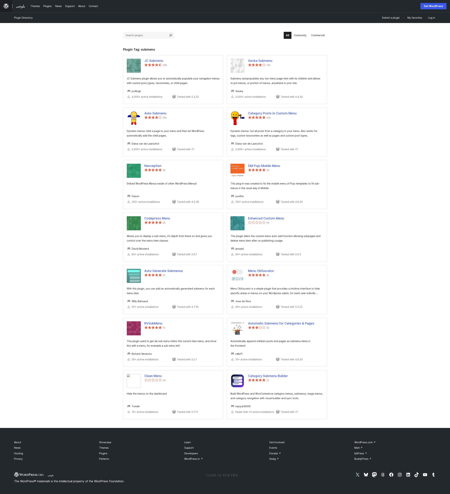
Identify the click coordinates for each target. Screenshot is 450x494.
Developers (191, 453)
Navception (152, 166)
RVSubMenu (153, 323)
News (17, 447)
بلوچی (51, 475)
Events (273, 447)
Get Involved (276, 442)
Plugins (103, 453)
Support (189, 447)
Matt (358, 447)
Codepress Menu (157, 218)
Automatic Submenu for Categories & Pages (281, 323)
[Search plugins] (170, 35)
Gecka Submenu (260, 61)
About (17, 442)
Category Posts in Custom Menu (272, 113)
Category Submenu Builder (268, 376)
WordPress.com (365, 442)
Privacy (18, 458)
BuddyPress (362, 458)
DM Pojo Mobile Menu (264, 166)
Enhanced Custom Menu (266, 218)
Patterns (104, 458)
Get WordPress (433, 6)
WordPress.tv (193, 458)
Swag (274, 458)
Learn (187, 442)
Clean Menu (153, 376)
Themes (104, 447)
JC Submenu (153, 61)
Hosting (18, 453)
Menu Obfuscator (261, 271)
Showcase (105, 442)
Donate (275, 453)
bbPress (360, 453)
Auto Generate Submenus (163, 271)
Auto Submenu (155, 113)
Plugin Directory (23, 17)
